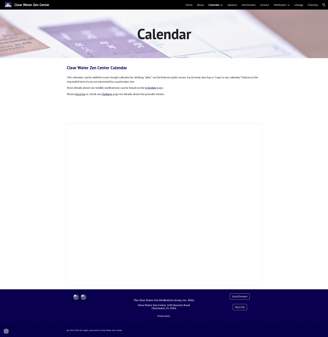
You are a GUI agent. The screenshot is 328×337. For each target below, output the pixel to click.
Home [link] (189, 4)
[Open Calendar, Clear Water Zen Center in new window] (256, 127)
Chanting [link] (313, 4)
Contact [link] (264, 4)
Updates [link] (232, 4)
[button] (324, 5)
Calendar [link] (214, 4)
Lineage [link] (298, 4)
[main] (164, 33)
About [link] (200, 4)
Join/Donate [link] (249, 4)
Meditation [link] (280, 4)
